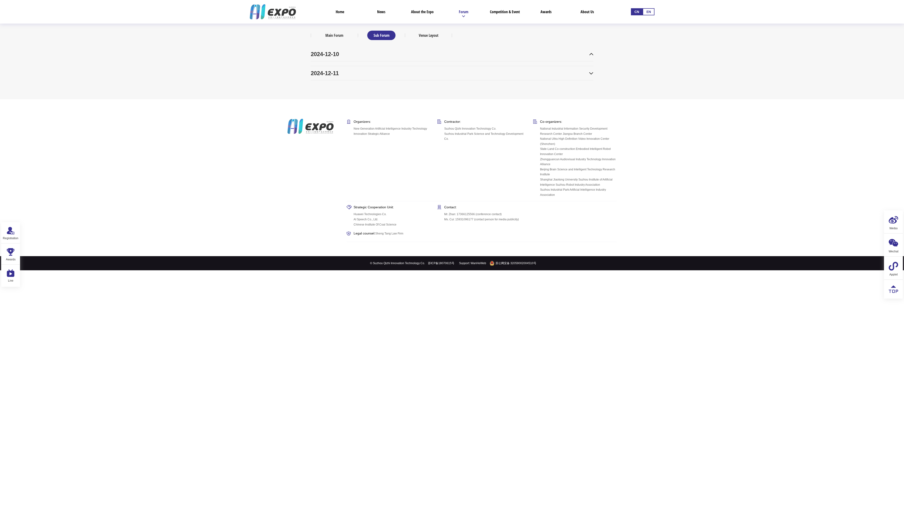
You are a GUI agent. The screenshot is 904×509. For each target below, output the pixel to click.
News (381, 11)
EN (648, 12)
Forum (463, 11)
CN (636, 12)
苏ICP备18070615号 (441, 263)
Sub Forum (381, 35)
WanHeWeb (478, 263)
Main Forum (334, 35)
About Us (587, 11)
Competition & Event (505, 11)
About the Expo (422, 11)
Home (340, 11)
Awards (546, 11)
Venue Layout (428, 35)
